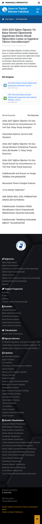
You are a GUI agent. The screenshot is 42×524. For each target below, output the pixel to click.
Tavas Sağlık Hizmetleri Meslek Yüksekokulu (19, 474)
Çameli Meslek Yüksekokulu (12, 439)
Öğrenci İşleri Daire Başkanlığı (13, 272)
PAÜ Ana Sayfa (8, 498)
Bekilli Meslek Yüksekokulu (12, 427)
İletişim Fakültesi (8, 378)
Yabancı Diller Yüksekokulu (12, 334)
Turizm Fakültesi (8, 409)
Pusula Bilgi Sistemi (9, 501)
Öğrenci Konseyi (8, 275)
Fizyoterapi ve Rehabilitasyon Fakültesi (17, 366)
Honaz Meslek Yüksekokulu (12, 458)
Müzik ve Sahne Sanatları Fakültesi (15, 391)
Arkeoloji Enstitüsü (9, 310)
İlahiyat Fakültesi (8, 375)
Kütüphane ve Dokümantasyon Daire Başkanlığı (20, 269)
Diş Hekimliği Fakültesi (10, 356)
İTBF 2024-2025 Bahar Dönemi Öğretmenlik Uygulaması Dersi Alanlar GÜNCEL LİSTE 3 (22, 97)
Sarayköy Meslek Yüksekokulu (13, 464)
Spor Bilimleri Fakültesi (10, 397)
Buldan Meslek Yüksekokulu (12, 433)
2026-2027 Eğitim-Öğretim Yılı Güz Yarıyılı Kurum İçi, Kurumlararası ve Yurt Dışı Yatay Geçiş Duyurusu (19, 163)
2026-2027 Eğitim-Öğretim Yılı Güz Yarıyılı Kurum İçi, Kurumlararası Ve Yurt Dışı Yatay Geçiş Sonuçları (19, 124)
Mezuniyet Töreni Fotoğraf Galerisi (18, 183)
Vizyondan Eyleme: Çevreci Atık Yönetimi (17, 136)
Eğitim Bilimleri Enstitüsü (11, 313)
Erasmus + (6, 292)
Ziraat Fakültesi (8, 416)
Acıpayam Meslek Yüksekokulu (14, 424)
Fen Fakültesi (7, 363)
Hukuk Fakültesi (8, 369)
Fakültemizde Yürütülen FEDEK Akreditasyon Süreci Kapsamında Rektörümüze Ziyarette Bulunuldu (18, 209)
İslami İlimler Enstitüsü (10, 319)
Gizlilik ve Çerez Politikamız (12, 512)
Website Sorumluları (9, 490)
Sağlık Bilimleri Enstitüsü (11, 322)
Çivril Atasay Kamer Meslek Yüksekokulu (17, 446)
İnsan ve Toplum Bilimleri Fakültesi (18, 10)
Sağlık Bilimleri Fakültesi (11, 394)
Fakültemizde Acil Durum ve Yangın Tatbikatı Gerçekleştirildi (19, 175)
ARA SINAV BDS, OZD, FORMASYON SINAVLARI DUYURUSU (19, 198)
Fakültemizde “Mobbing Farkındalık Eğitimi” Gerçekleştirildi (19, 221)
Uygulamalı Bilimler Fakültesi (13, 412)
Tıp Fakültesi (7, 406)
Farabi (4, 296)
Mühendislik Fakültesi (10, 388)
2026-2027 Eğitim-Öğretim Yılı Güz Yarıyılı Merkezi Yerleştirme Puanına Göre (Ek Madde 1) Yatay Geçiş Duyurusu (19, 149)
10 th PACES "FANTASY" (13, 190)
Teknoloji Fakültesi (9, 403)
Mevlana (5, 299)
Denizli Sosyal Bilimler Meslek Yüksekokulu (18, 452)
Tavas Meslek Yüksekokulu (12, 470)
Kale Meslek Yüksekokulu (11, 461)
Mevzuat (5, 284)
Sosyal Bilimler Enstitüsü (11, 326)
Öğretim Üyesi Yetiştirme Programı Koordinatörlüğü (21, 278)
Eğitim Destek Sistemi (10, 265)
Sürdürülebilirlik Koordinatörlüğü (14, 281)
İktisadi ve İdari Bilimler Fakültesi (14, 372)
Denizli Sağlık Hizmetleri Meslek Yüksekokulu (19, 449)
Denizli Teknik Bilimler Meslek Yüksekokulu (18, 455)
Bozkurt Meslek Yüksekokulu (13, 430)
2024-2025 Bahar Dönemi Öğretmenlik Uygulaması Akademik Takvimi (22, 84)
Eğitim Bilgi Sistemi (9, 262)
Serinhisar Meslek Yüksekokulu (14, 467)
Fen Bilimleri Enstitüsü (10, 316)
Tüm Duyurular (21, 19)
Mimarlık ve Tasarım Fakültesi (13, 384)
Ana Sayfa (9, 19)
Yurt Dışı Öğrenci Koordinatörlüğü (14, 302)
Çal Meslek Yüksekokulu (11, 436)
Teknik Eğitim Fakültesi (11, 400)
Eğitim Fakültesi (8, 360)
